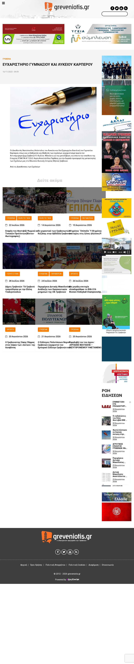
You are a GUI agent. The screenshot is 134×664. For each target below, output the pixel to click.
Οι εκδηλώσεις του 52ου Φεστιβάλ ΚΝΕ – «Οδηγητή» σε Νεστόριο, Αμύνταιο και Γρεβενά (120, 418)
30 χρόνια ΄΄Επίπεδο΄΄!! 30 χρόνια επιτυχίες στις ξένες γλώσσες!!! (85, 232)
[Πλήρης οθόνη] (128, 252)
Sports (74, 274)
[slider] (115, 252)
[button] (116, 246)
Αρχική (23, 565)
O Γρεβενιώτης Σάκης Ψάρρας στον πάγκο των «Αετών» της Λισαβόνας (20, 345)
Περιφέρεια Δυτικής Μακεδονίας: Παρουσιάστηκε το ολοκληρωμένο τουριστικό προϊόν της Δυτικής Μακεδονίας (120, 460)
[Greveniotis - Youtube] (121, 8)
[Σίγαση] (124, 252)
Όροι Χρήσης (36, 565)
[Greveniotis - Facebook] (112, 8)
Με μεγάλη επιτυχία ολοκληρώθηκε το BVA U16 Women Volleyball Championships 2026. (85, 289)
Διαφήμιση (94, 565)
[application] (116, 246)
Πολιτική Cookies (77, 565)
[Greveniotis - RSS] (126, 8)
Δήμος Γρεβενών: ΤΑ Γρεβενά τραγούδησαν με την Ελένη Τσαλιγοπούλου (20, 289)
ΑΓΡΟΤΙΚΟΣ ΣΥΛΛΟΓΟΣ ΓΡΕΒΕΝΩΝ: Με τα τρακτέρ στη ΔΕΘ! (119, 446)
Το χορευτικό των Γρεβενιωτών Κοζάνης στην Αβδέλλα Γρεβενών (54, 232)
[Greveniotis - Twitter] (117, 8)
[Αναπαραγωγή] (105, 252)
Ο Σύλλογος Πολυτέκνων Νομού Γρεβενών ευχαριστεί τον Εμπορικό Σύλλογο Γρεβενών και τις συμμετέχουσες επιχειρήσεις (54, 345)
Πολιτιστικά (24, 218)
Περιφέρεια (87, 218)
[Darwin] (73, 579)
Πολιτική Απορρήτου (55, 565)
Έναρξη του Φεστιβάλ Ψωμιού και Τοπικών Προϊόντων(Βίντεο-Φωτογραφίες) (22, 233)
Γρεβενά (11, 218)
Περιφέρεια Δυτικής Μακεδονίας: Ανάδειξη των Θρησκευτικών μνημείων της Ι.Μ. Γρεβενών (54, 289)
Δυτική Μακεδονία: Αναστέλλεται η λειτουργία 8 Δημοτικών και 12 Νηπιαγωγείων (120, 474)
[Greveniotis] (67, 6)
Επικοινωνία (108, 565)
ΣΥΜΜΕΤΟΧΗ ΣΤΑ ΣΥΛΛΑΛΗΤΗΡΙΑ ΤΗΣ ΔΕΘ (119, 404)
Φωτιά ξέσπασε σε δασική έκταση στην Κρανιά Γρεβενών (120, 432)
